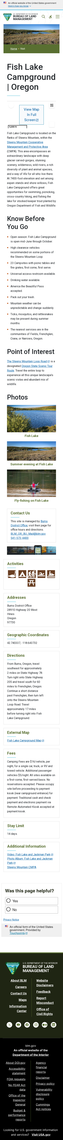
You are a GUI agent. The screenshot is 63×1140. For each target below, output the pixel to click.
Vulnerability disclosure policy (44, 1094)
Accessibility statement (17, 1071)
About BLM (19, 980)
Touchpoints (17, 933)
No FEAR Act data (16, 1087)
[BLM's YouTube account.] (18, 1025)
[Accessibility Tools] (50, 16)
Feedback (43, 991)
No (14, 909)
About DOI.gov (15, 1062)
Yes (15, 900)
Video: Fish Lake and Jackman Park (28, 854)
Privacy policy (45, 1083)
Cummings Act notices (43, 1107)
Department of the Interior (31, 1054)
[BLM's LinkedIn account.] (53, 1025)
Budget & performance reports (16, 1115)
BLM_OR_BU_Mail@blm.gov (28, 533)
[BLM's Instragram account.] (36, 1025)
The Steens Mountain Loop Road (27, 361)
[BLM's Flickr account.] (44, 1025)
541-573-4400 (20, 538)
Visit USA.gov (41, 1134)
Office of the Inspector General (17, 1100)
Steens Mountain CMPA (21, 867)
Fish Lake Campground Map (24, 740)
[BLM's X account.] (9, 1025)
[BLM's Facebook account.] (27, 1025)
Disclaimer (43, 1077)
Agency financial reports (41, 1067)
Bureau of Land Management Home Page (24, 17)
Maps (23, 1000)
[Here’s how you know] (31, 5)
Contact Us (18, 993)
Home (13, 48)
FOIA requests (16, 1079)
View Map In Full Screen (31, 114)
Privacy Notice (11, 919)
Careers (21, 987)
